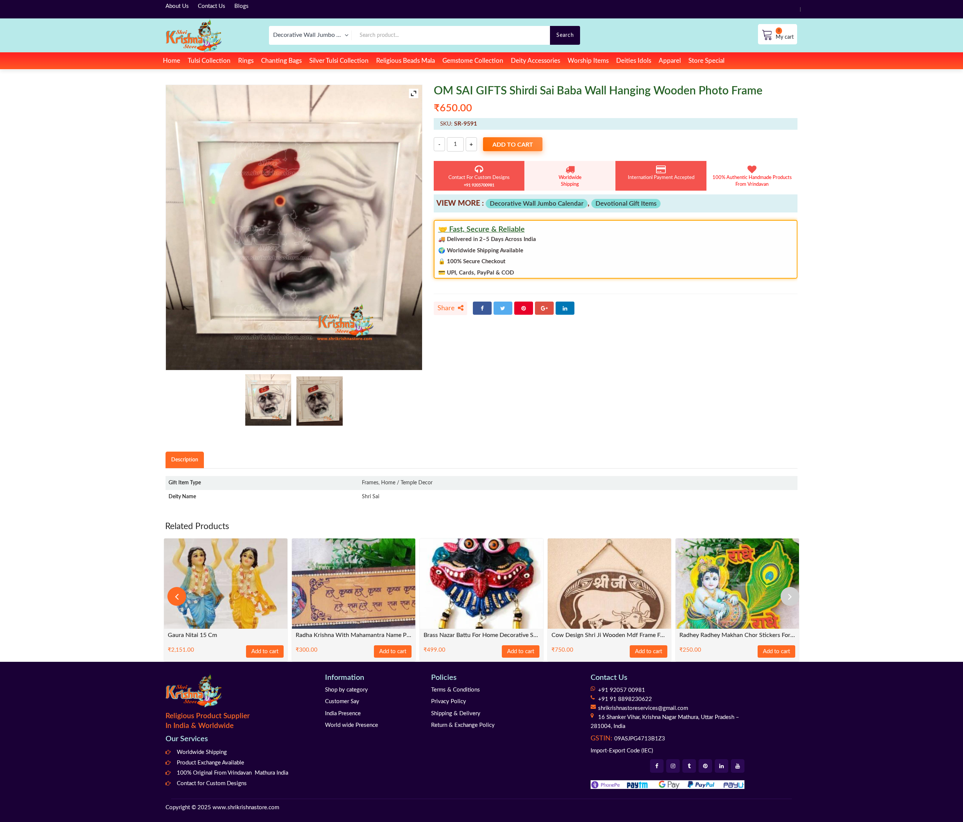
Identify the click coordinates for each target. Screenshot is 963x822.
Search (565, 35)
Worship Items (588, 61)
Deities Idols (633, 61)
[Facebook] (482, 308)
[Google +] (544, 308)
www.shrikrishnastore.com (246, 807)
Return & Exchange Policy (463, 725)
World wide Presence (351, 725)
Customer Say (342, 701)
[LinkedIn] (565, 308)
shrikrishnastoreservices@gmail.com (643, 708)
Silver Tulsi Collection (339, 61)
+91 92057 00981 (621, 690)
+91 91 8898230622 (625, 699)
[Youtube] (737, 766)
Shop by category (346, 690)
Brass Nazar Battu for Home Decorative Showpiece (481, 635)
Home (171, 61)
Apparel (670, 61)
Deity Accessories (535, 61)
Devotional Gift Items (625, 203)
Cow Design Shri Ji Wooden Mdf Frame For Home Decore (609, 635)
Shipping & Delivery (455, 713)
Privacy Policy (448, 701)
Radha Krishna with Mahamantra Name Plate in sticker (354, 635)
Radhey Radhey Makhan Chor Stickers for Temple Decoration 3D (737, 635)
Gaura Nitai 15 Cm (192, 635)
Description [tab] (184, 460)
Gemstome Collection (472, 61)
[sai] (268, 400)
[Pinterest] (523, 308)
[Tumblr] (689, 766)
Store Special (706, 61)
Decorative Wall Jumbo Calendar (536, 203)
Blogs (241, 6)
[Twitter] (503, 308)
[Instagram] (673, 766)
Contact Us (211, 6)
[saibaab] (319, 401)
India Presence (343, 713)
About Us (177, 6)
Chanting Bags (281, 61)
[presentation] (176, 596)
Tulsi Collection (209, 61)
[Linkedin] (721, 766)
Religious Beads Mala (405, 61)
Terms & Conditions (455, 690)
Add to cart (512, 145)
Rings (246, 61)
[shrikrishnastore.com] (194, 35)
